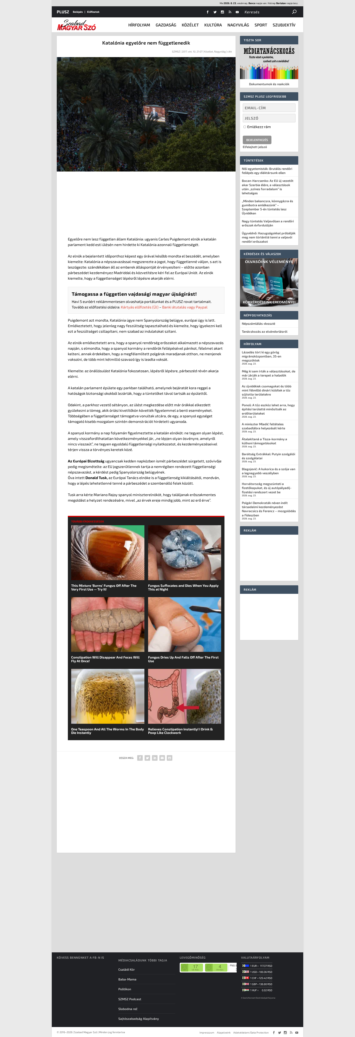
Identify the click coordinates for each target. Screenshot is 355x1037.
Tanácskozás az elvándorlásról (264, 331)
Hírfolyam (139, 24)
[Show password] (289, 118)
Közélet (190, 24)
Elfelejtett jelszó (255, 147)
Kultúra (213, 24)
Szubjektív (284, 24)
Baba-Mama (127, 979)
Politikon (124, 989)
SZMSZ (176, 51)
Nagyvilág (238, 24)
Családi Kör (126, 969)
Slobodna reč (128, 1009)
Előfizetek (93, 11)
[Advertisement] (146, 205)
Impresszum (207, 1032)
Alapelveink (224, 1032)
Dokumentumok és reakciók (269, 84)
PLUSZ (63, 11)
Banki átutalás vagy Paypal (184, 307)
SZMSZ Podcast (129, 999)
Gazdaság (166, 24)
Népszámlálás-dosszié (258, 323)
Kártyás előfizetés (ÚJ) (139, 307)
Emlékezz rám (258, 126)
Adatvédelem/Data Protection (251, 1032)
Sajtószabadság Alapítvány (138, 1018)
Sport (261, 24)
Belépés (78, 11)
